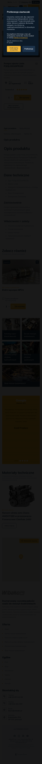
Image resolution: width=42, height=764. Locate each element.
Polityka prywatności (20, 38)
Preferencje (28, 49)
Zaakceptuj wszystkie (13, 49)
